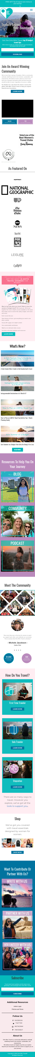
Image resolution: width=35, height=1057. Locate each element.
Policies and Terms (17, 1009)
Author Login (17, 1006)
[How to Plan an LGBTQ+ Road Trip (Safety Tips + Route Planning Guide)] (17, 410)
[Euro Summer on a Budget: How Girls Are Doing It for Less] (17, 436)
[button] (17, 2)
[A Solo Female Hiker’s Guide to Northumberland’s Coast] (17, 360)
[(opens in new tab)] (8, 156)
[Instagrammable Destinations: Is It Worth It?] (17, 385)
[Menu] (31, 9)
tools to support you (17, 806)
